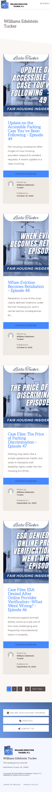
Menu (46, 3)
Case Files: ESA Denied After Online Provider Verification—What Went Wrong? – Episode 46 (25, 599)
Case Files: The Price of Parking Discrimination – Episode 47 (26, 440)
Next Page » (37, 688)
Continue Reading (32, 175)
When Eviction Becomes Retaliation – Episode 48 (26, 286)
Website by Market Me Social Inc (16, 775)
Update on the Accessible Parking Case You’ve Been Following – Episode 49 (25, 131)
